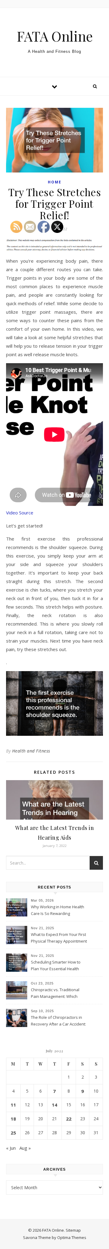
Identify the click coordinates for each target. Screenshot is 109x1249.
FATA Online (55, 36)
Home (54, 182)
